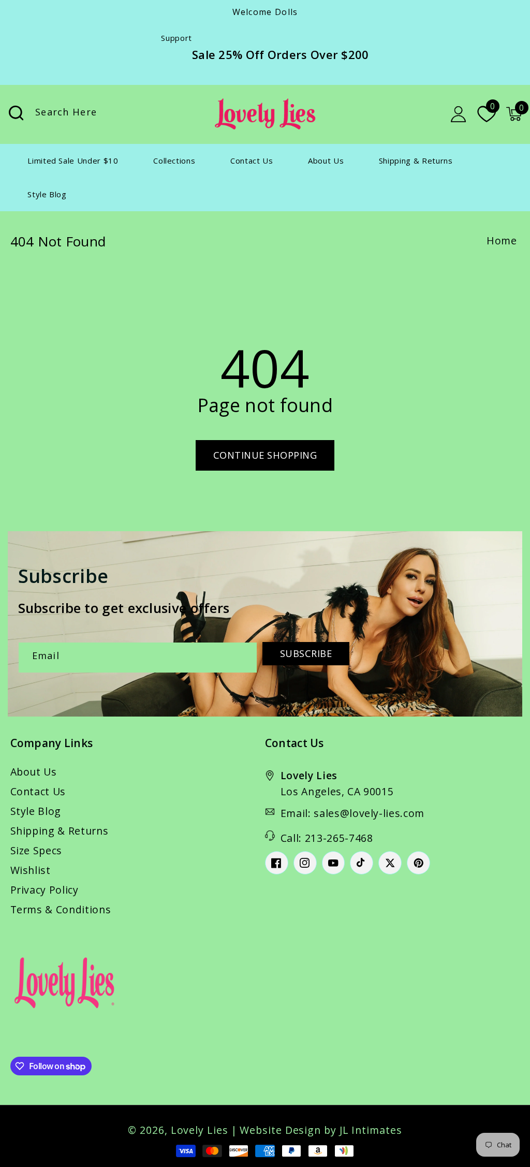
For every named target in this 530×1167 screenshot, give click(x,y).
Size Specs (36, 850)
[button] (514, 114)
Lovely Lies (199, 1130)
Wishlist (30, 870)
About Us (33, 772)
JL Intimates (371, 1130)
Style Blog (36, 811)
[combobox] (109, 114)
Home (502, 240)
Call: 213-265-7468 (327, 838)
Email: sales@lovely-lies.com (352, 813)
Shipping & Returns (59, 831)
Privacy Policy (44, 890)
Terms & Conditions (60, 909)
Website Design (280, 1130)
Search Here (16, 113)
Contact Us (38, 791)
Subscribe (306, 653)
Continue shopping (265, 455)
